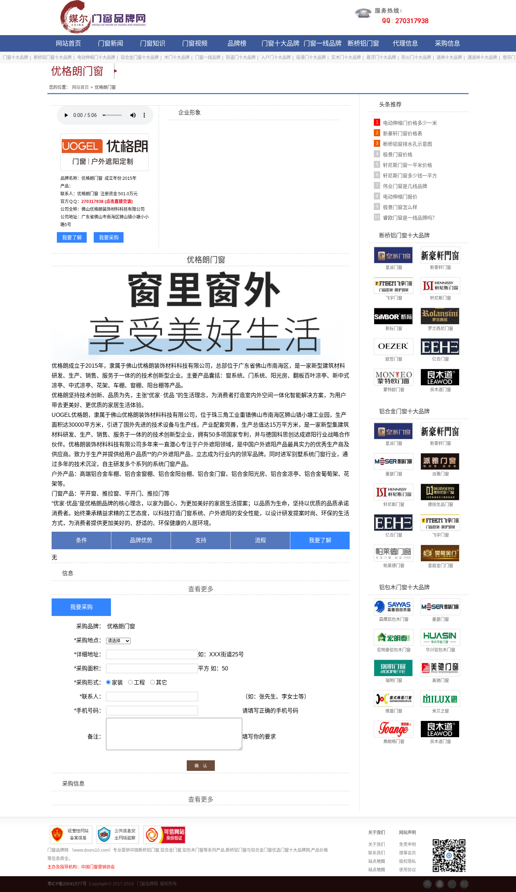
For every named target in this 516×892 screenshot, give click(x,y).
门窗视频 (194, 43)
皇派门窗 (393, 267)
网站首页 (68, 43)
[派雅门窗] (440, 461)
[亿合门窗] (440, 346)
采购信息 (447, 43)
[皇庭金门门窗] (440, 552)
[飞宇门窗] (393, 285)
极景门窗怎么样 (400, 207)
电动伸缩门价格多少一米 (410, 123)
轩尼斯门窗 (440, 298)
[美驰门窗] (440, 667)
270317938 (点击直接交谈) (107, 201)
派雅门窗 (440, 474)
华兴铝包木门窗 (440, 650)
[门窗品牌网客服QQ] (439, 884)
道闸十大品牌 (449, 57)
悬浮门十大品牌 (381, 57)
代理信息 (405, 43)
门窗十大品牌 (280, 43)
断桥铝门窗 (363, 43)
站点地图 (376, 861)
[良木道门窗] (440, 376)
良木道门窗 (440, 389)
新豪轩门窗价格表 (402, 133)
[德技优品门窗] (440, 491)
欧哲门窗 (393, 359)
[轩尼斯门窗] (440, 285)
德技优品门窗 (440, 504)
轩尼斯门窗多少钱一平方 (410, 175)
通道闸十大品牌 (482, 57)
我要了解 (72, 237)
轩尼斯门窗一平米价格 (407, 165)
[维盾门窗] (393, 698)
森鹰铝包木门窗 (394, 619)
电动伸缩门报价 (400, 196)
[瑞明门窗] (393, 667)
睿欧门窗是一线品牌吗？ (410, 218)
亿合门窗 (440, 359)
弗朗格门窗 (393, 741)
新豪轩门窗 (440, 267)
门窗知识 (152, 43)
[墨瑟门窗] (393, 461)
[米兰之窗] (440, 698)
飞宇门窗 (393, 298)
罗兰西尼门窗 (440, 328)
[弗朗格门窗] (393, 728)
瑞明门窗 (393, 680)
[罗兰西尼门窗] (440, 315)
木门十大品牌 (177, 57)
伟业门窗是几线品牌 (405, 186)
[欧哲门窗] (393, 346)
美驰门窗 (440, 680)
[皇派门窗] (393, 254)
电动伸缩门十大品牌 (96, 57)
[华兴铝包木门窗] (440, 637)
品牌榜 (236, 43)
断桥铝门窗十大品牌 (53, 57)
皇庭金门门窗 (440, 565)
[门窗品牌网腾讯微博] (452, 884)
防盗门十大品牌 (241, 57)
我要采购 (109, 237)
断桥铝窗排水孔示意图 (407, 144)
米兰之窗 (440, 711)
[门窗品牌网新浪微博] (464, 884)
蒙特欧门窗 (393, 389)
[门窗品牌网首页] (98, 17)
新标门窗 (393, 328)
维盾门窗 (393, 711)
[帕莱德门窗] (393, 552)
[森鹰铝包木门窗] (393, 606)
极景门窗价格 (397, 154)
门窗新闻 (110, 43)
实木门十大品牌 (346, 57)
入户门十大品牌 (276, 57)
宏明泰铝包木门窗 (394, 650)
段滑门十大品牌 (311, 57)
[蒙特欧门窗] (393, 376)
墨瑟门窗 (393, 474)
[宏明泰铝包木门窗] (393, 637)
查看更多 (200, 589)
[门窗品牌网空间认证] (427, 884)
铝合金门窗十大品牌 (140, 57)
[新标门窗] (393, 315)
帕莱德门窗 (393, 565)
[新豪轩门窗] (440, 254)
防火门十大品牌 (416, 57)
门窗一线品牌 (323, 43)
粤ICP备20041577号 (67, 883)
